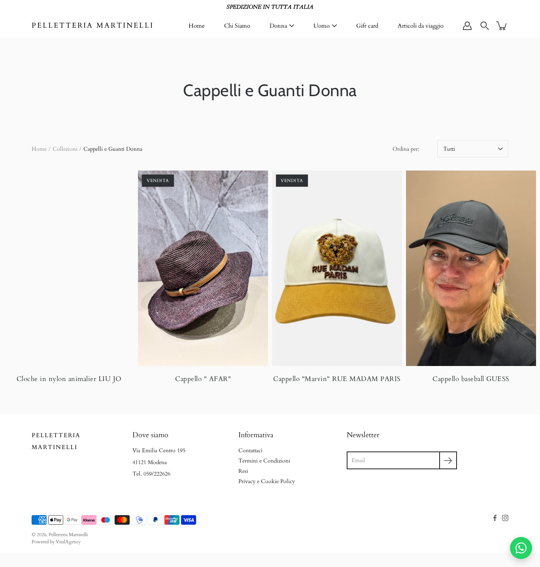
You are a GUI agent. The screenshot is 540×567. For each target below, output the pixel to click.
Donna (278, 26)
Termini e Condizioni (264, 461)
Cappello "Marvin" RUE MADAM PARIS (337, 378)
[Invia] (448, 460)
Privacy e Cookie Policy (266, 481)
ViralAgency (68, 542)
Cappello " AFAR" (203, 378)
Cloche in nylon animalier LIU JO (69, 378)
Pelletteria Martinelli (93, 25)
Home (197, 26)
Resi (243, 471)
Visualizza (69, 268)
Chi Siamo (237, 26)
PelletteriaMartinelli (56, 441)
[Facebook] (495, 518)
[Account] (467, 25)
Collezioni (65, 149)
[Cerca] (484, 25)
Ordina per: (406, 149)
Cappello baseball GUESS (471, 378)
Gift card (367, 26)
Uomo (321, 26)
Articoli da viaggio (421, 26)
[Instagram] (505, 518)
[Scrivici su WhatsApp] (521, 548)
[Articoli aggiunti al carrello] (502, 25)
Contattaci (250, 450)
